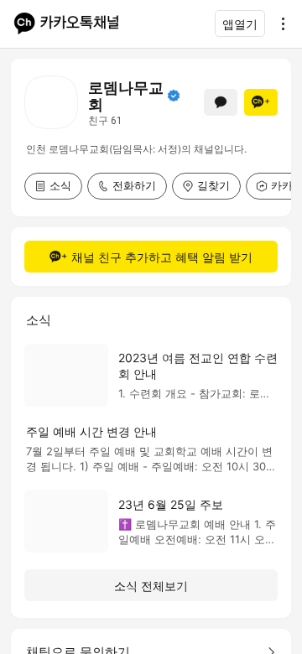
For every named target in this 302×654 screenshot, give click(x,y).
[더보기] (278, 23)
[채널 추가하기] (261, 102)
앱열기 (240, 24)
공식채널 (173, 95)
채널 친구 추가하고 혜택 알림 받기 (162, 257)
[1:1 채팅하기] (220, 102)
